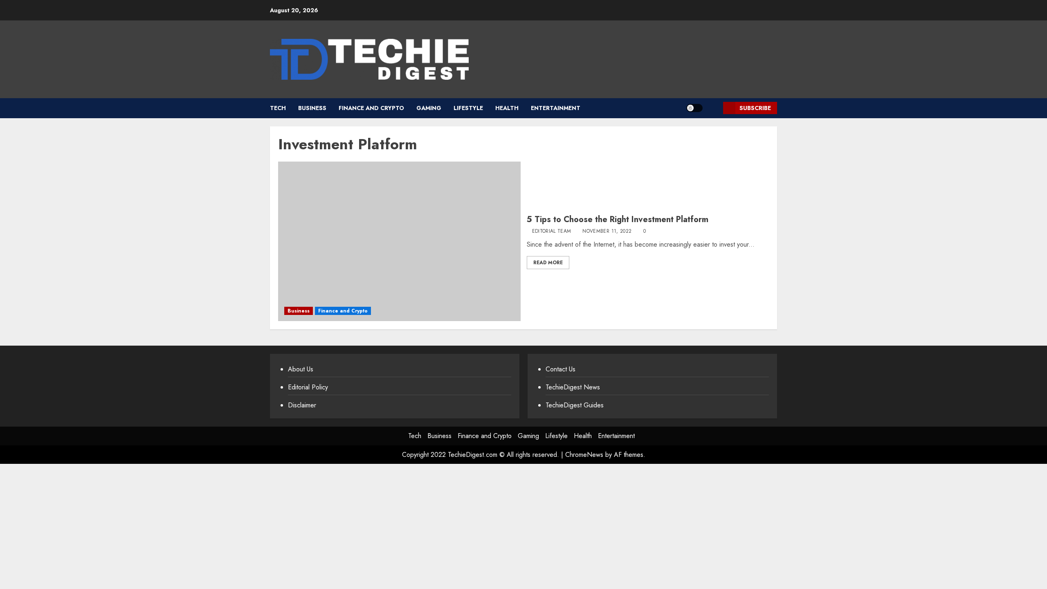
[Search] (714, 108)
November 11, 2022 (606, 231)
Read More (548, 262)
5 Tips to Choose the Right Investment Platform (617, 219)
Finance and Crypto (371, 108)
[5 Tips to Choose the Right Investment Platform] (399, 241)
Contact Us (560, 369)
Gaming (428, 108)
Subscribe (755, 108)
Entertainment (555, 108)
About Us (300, 369)
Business (312, 108)
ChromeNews (584, 454)
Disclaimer (302, 405)
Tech (278, 108)
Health (507, 108)
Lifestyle (468, 108)
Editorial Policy (308, 387)
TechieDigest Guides (575, 405)
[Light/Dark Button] (694, 108)
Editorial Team (551, 231)
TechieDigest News (573, 387)
